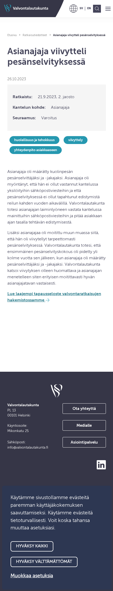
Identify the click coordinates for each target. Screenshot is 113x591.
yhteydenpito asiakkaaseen (35, 150)
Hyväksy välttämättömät (44, 562)
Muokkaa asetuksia (32, 575)
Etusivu (12, 35)
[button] (108, 9)
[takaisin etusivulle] (56, 391)
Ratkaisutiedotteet (35, 35)
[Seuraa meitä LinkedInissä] (101, 464)
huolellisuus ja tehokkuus (34, 140)
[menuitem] (81, 8)
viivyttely (75, 140)
